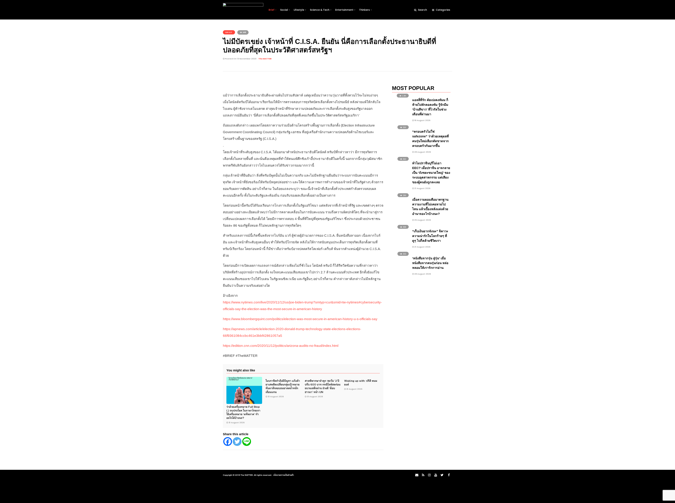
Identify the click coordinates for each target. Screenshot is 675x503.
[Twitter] (237, 441)
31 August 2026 (237, 422)
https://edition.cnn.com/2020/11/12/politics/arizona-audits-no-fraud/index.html (280, 346)
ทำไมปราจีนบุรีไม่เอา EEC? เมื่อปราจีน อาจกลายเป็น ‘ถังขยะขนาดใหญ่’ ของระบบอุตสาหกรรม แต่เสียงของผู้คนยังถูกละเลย (431, 172)
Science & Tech (319, 10)
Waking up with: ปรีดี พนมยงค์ (360, 382)
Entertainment (344, 10)
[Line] (246, 441)
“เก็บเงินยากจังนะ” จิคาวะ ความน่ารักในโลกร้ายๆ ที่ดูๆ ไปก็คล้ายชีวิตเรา (430, 235)
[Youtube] (435, 475)
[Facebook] (227, 441)
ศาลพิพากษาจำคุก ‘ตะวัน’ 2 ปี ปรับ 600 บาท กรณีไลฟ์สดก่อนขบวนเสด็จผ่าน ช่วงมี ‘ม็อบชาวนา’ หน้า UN (322, 386)
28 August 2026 (422, 152)
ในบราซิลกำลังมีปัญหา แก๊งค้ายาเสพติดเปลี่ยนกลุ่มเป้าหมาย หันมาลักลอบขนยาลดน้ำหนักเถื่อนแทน (283, 386)
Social (284, 10)
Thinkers (364, 10)
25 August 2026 (422, 220)
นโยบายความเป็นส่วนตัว (283, 474)
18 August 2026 (422, 120)
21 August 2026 (422, 188)
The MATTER (265, 58)
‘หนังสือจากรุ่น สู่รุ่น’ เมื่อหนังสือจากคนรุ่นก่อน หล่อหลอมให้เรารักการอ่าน (430, 263)
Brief (271, 10)
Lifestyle (299, 10)
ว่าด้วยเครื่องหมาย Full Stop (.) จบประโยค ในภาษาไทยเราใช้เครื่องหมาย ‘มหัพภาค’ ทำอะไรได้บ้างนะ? (243, 412)
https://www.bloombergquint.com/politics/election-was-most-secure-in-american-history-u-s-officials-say (300, 319)
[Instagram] (429, 475)
